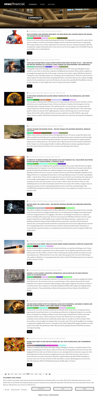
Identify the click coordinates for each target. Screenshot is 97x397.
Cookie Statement (54, 395)
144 (20, 374)
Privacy (46, 395)
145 (24, 374)
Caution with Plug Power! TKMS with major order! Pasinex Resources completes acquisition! (60, 244)
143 (16, 374)
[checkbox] (4, 389)
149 (40, 374)
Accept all (41, 388)
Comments (33, 4)
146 (28, 374)
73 (12, 374)
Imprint (40, 395)
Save (63, 388)
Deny (84, 388)
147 (32, 374)
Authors (51, 4)
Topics (42, 4)
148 (36, 374)
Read (29, 53)
